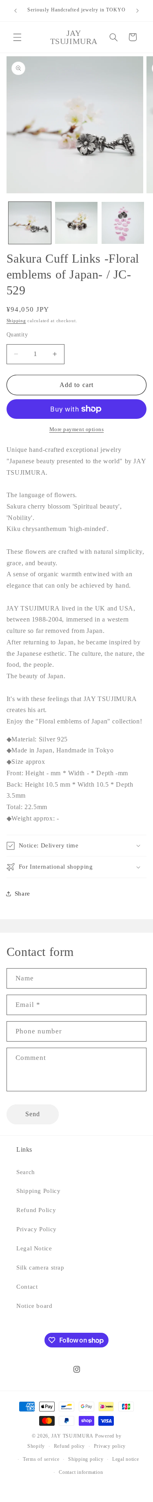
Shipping (16, 321)
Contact (27, 1286)
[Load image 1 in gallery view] (30, 223)
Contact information (81, 1472)
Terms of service (41, 1459)
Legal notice (125, 1459)
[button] (17, 37)
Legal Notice (34, 1248)
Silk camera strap (40, 1267)
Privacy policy (110, 1446)
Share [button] (22, 893)
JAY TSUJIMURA (72, 1435)
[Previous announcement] (15, 11)
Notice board (34, 1306)
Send (32, 1113)
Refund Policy (36, 1210)
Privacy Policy (36, 1229)
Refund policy (69, 1446)
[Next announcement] (137, 11)
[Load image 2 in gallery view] (76, 223)
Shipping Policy (38, 1191)
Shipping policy (85, 1459)
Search (25, 1172)
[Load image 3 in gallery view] (123, 223)
